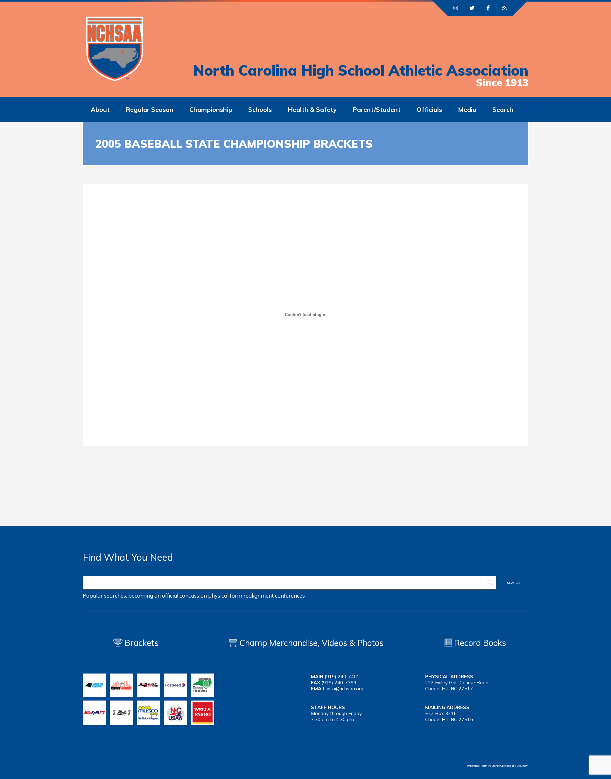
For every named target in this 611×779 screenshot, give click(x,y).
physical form (225, 595)
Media (467, 109)
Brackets (140, 643)
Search (502, 109)
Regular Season (149, 109)
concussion (193, 595)
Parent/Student (377, 109)
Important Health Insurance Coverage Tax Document (497, 765)
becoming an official (153, 595)
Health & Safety (312, 109)
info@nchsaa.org (345, 689)
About (100, 109)
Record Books (479, 643)
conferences (290, 595)
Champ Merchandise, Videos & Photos (311, 643)
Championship (210, 109)
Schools (260, 109)
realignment (258, 595)
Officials (429, 109)
